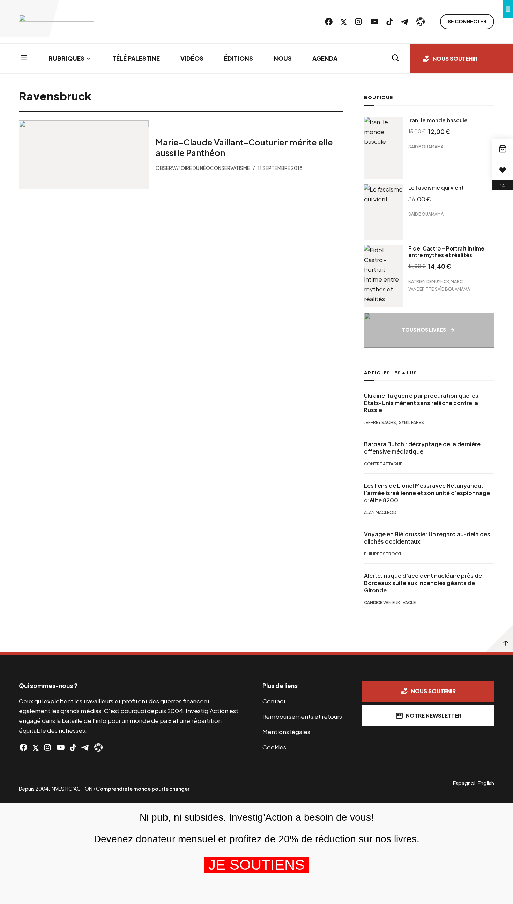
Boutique (378, 97)
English (486, 783)
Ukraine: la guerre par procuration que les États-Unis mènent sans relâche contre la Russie (421, 403)
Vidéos (191, 58)
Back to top (499, 638)
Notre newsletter (433, 715)
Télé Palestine (136, 58)
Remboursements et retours (302, 716)
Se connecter (467, 21)
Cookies (274, 747)
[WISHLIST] (502, 169)
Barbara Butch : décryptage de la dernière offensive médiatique (422, 448)
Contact (274, 701)
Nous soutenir (455, 58)
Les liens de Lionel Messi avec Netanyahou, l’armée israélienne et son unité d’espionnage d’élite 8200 (427, 493)
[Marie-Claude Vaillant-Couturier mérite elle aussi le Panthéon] (84, 154)
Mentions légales (286, 731)
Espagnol (464, 783)
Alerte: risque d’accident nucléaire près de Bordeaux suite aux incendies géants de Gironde (423, 583)
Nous (283, 58)
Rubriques (66, 58)
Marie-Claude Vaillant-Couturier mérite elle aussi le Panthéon (244, 147)
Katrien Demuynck (428, 281)
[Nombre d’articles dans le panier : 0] (502, 149)
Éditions (238, 58)
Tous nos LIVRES (424, 330)
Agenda (324, 58)
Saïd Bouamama (426, 146)
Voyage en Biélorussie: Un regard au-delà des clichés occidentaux (427, 538)
